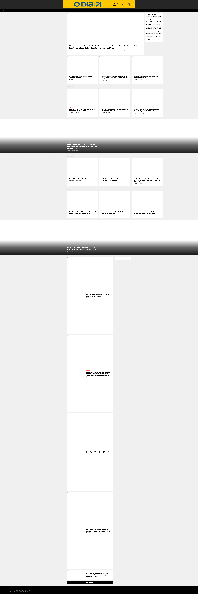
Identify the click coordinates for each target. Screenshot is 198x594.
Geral (27, 10)
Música (31, 10)
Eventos (17, 10)
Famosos (22, 10)
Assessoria (12, 10)
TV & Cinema (36, 10)
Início (9, 10)
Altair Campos (71, 51)
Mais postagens (90, 582)
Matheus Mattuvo (71, 180)
